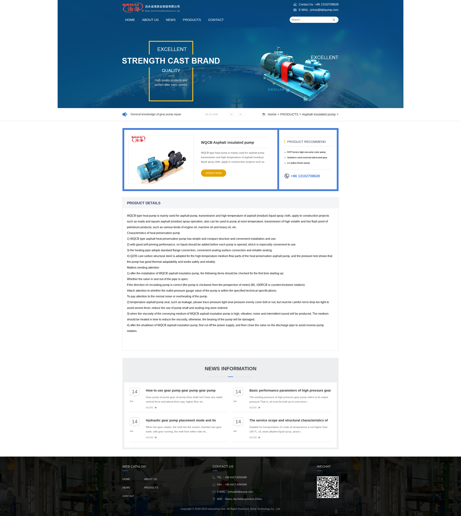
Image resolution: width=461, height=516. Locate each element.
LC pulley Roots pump (298, 163)
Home (272, 114)
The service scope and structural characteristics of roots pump (288, 421)
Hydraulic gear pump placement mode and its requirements (181, 421)
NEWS (171, 20)
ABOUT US (150, 20)
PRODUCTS (192, 20)
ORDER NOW (213, 173)
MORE (149, 407)
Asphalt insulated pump (319, 114)
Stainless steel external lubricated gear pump (306, 158)
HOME (130, 20)
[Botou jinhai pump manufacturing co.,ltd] (151, 8)
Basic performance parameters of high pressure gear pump (290, 391)
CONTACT (216, 20)
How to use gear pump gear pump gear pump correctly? (159, 115)
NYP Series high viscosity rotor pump (306, 152)
